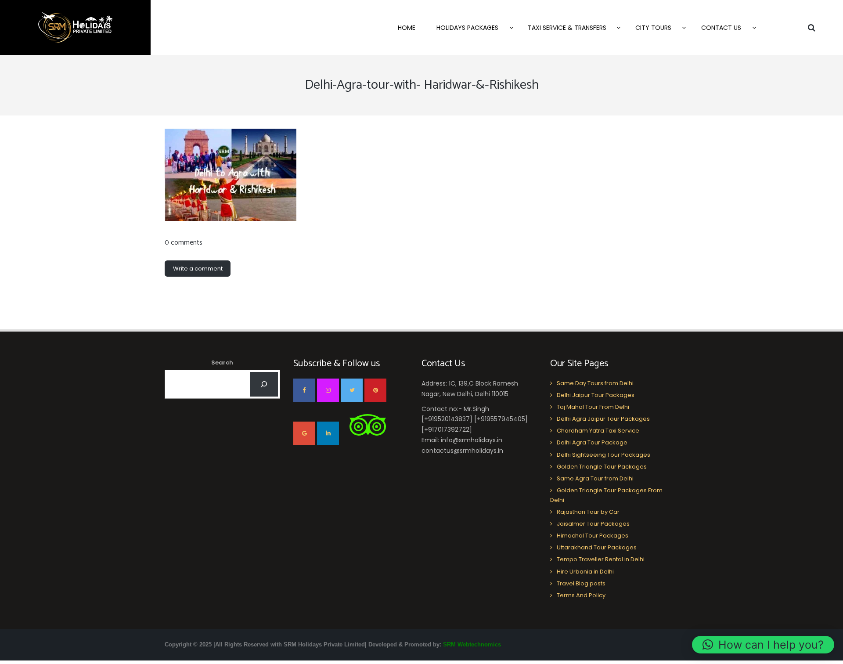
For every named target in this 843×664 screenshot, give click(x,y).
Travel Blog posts (581, 583)
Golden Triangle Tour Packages (602, 466)
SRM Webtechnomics (472, 644)
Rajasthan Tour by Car (588, 512)
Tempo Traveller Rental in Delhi (601, 559)
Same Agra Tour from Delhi (595, 478)
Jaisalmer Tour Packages (593, 524)
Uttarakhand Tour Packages (597, 547)
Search (222, 362)
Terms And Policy (581, 595)
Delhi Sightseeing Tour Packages (603, 455)
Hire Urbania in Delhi (585, 571)
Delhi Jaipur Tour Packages (595, 395)
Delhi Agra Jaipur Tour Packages (603, 419)
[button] (763, 644)
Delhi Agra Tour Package (592, 442)
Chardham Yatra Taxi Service (598, 430)
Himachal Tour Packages (592, 535)
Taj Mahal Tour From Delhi (593, 407)
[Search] (264, 384)
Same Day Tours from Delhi (595, 383)
